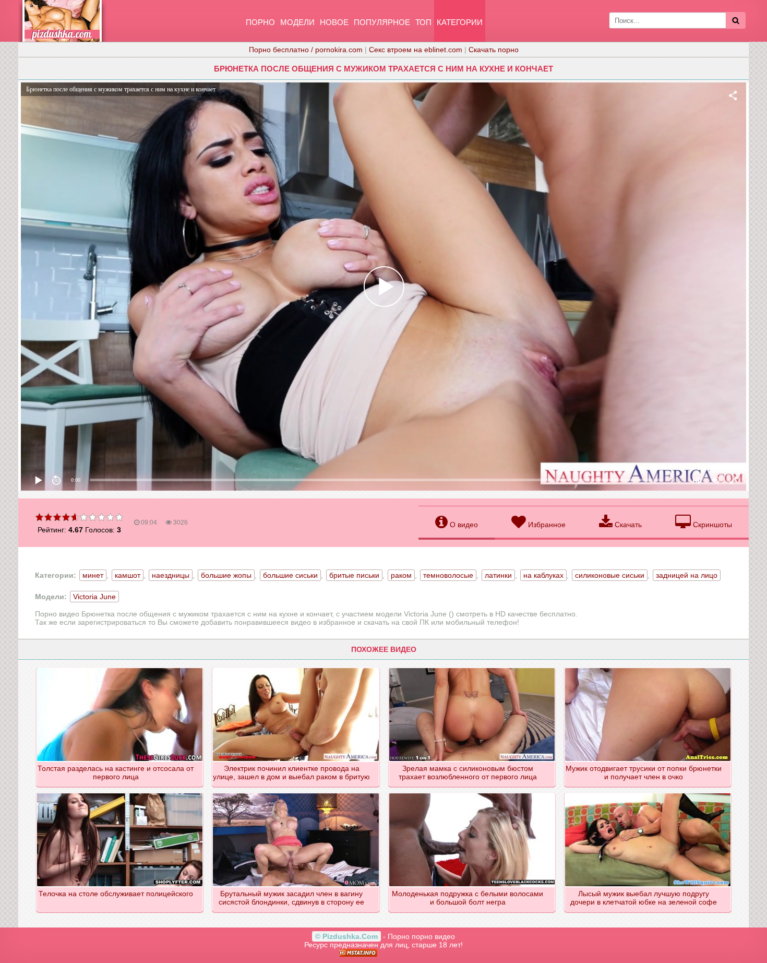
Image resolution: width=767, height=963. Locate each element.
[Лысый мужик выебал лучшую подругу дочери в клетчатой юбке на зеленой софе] (648, 794)
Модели (297, 22)
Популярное (382, 22)
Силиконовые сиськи (609, 575)
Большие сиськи (290, 575)
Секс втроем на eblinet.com (415, 49)
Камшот (127, 575)
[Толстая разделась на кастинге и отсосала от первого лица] (120, 668)
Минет (92, 575)
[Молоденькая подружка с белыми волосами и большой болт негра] (472, 794)
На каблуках (543, 575)
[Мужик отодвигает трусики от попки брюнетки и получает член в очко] (648, 668)
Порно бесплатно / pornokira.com (306, 49)
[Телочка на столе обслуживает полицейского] (120, 794)
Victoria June (94, 596)
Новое (334, 22)
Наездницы (170, 575)
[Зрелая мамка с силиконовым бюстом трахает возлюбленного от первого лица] (472, 668)
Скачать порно (494, 49)
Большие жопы (226, 575)
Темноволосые (448, 575)
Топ (423, 22)
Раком (401, 575)
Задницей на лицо (686, 575)
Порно (260, 22)
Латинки (498, 575)
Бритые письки (354, 575)
